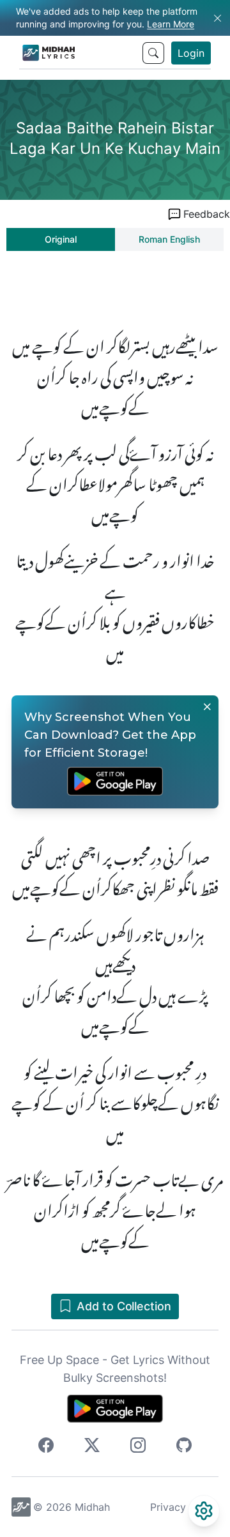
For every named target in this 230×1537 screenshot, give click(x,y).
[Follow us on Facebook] (46, 1447)
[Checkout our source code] (184, 1447)
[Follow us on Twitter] (92, 1447)
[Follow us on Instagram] (138, 1447)
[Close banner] (207, 707)
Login (191, 53)
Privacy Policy (184, 1507)
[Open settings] (204, 1511)
